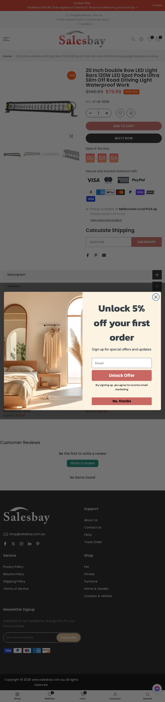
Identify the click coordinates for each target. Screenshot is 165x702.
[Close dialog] (155, 297)
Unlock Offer (122, 375)
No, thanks (122, 401)
